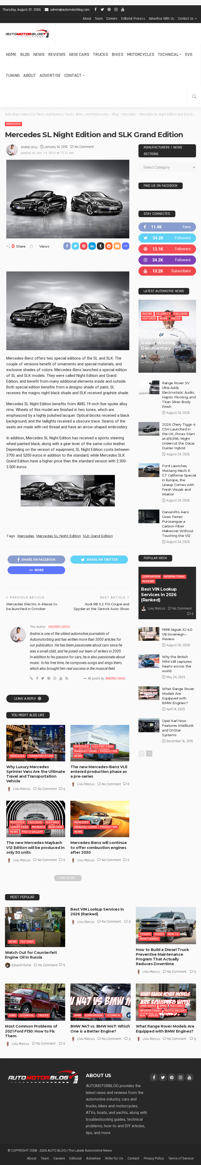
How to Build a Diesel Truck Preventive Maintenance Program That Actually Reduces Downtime (162, 956)
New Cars (79, 54)
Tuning (13, 75)
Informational (174, 577)
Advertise (50, 75)
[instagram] (167, 260)
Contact (72, 75)
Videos (176, 318)
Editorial (75, 1158)
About (87, 18)
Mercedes (13, 124)
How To (173, 934)
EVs (188, 54)
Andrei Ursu (29, 147)
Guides (159, 934)
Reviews (56, 54)
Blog (25, 54)
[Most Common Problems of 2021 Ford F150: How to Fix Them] (35, 1002)
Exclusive (35, 822)
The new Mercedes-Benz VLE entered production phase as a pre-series (98, 772)
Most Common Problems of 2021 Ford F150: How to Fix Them (31, 1031)
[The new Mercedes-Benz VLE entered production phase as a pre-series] (99, 743)
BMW (77, 1015)
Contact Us (186, 18)
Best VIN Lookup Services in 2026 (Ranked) (159, 595)
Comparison (151, 577)
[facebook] (167, 227)
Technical (168, 54)
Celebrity (163, 314)
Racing (147, 314)
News (38, 54)
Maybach (38, 827)
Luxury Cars (19, 827)
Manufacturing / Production (95, 751)
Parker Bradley (158, 357)
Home (11, 54)
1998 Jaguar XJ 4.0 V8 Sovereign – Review (177, 634)
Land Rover (148, 1006)
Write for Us (114, 1158)
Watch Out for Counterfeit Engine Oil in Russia (31, 955)
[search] (194, 96)
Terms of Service (180, 1158)
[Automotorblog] (27, 34)
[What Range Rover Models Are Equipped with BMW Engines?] (148, 693)
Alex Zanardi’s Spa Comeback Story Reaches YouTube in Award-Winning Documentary (163, 337)
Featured (52, 822)
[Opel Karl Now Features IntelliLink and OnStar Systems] (148, 725)
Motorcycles (140, 54)
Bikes (117, 54)
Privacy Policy (154, 1158)
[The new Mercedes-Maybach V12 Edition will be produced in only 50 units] (35, 819)
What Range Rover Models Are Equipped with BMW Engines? (165, 1028)
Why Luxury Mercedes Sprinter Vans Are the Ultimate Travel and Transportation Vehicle (35, 774)
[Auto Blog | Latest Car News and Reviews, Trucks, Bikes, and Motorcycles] (43, 1076)
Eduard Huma (21, 965)
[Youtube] (167, 271)
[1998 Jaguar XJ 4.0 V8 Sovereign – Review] (148, 634)
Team (99, 18)
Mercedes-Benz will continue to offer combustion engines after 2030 (98, 847)
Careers (112, 18)
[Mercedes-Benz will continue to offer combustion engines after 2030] (99, 819)
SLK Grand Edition (98, 536)
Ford (12, 1015)
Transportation (40, 756)
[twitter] (167, 238)
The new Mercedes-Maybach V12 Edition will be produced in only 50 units (35, 847)
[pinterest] (167, 249)
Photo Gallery (32, 832)
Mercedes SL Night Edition (58, 536)
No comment (84, 147)
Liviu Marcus (22, 789)
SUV (142, 1015)
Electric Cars (102, 747)
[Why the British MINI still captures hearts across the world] (148, 661)
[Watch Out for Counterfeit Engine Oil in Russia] (35, 927)
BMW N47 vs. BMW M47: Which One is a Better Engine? (100, 1028)
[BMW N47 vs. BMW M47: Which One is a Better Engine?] (100, 1002)
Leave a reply (25, 699)
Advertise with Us (162, 18)
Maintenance (149, 939)
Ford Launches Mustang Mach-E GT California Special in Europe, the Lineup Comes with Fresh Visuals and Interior (179, 480)
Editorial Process (133, 18)
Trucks (100, 54)
